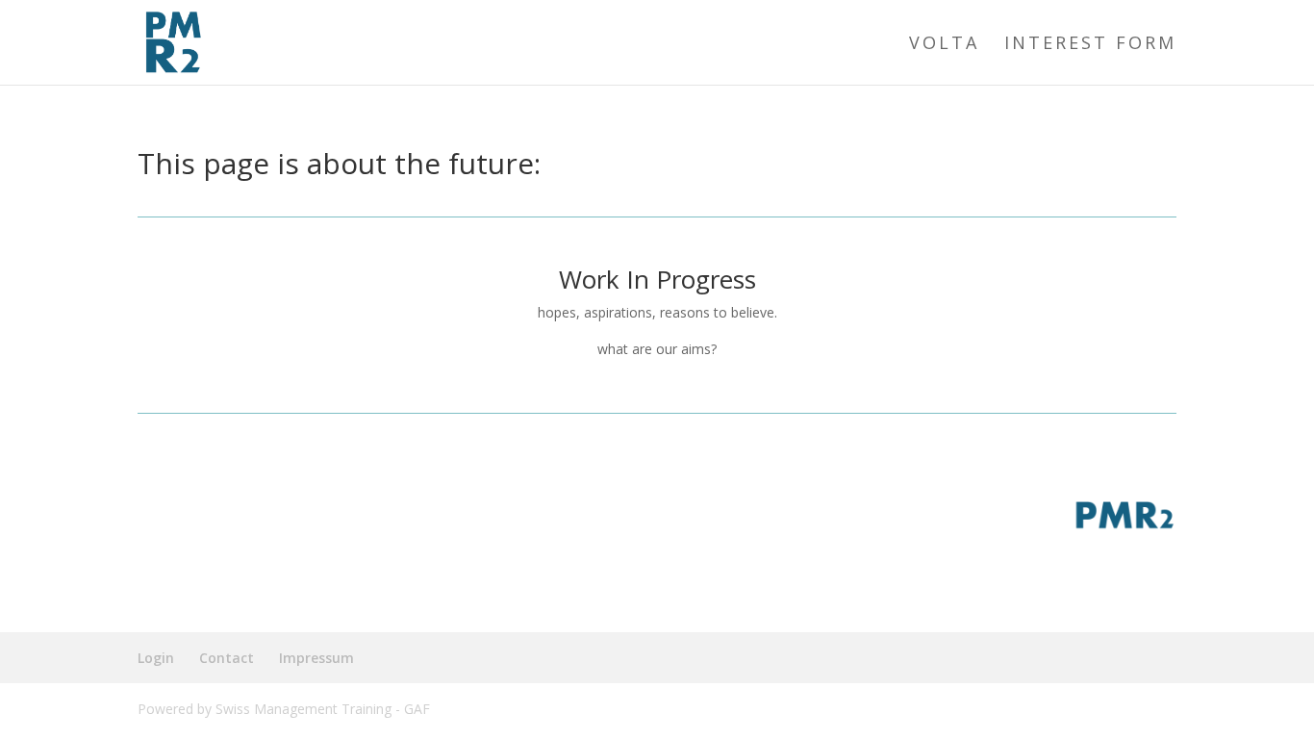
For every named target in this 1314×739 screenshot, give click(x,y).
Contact (226, 658)
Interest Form (1090, 45)
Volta (944, 45)
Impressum (316, 658)
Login (156, 658)
